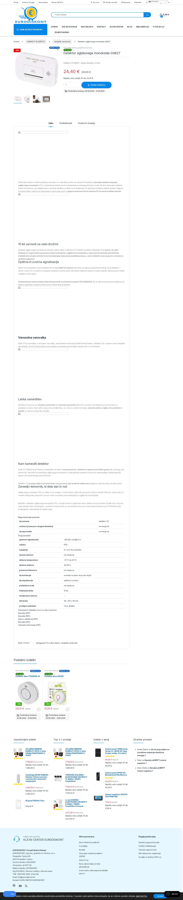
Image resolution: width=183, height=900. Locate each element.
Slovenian (154, 1)
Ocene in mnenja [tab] (86, 123)
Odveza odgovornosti (147, 850)
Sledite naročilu (111, 2)
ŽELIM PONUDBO (62, 32)
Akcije (16, 2)
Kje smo (96, 2)
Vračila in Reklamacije (147, 846)
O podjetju (83, 846)
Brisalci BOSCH (57, 2)
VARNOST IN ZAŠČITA (36, 41)
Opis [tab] (50, 123)
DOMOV (54, 27)
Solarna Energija (28, 2)
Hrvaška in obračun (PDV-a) (150, 857)
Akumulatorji (43, 2)
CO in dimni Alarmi (69, 48)
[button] (57, 49)
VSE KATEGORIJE (69, 27)
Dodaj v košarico (98, 85)
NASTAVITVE (141, 896)
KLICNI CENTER (116, 27)
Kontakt (82, 850)
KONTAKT (101, 27)
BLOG (129, 27)
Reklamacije (125, 2)
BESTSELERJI (87, 27)
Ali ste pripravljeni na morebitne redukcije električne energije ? (153, 752)
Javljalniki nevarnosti (62, 41)
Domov (16, 41)
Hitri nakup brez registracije (150, 853)
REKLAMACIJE (142, 27)
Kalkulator (138, 2)
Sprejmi (160, 896)
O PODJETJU (158, 27)
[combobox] (97, 14)
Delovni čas (83, 860)
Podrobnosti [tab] (65, 123)
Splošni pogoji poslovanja (149, 842)
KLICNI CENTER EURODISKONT (43, 839)
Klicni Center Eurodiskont (89, 842)
